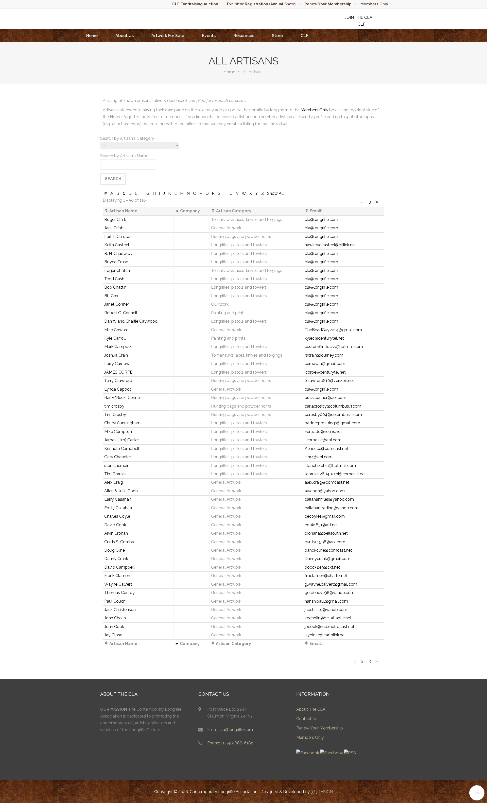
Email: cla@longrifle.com (230, 729)
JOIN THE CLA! (359, 17)
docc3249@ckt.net (322, 567)
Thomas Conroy (119, 592)
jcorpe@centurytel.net (325, 372)
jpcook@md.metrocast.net (329, 626)
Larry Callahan (117, 499)
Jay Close (113, 635)
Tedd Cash (114, 278)
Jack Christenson (120, 609)
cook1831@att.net (321, 524)
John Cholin (115, 618)
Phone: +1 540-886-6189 (230, 743)
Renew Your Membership (328, 4)
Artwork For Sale (167, 35)
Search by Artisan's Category (127, 138)
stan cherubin (116, 465)
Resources (243, 35)
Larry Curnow (116, 363)
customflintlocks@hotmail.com (334, 346)
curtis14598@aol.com (325, 541)
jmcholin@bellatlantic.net (328, 618)
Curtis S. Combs (119, 541)
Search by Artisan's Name (124, 155)
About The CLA (310, 709)
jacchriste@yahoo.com (326, 609)
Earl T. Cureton (118, 236)
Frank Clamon (117, 575)
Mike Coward (116, 329)
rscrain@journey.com (324, 355)
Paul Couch (115, 601)
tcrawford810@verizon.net (329, 380)
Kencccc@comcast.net (326, 448)
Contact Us (306, 718)
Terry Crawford (118, 380)
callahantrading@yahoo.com (331, 507)
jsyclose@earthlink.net (325, 635)
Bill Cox (111, 295)
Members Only (374, 4)
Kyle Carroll (115, 338)
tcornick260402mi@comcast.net (335, 474)
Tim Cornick (115, 474)
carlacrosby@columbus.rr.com (333, 406)
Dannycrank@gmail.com (327, 558)
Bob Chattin (115, 287)
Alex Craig (113, 482)
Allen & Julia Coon (121, 490)
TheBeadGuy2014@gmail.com (333, 329)
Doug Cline (114, 550)
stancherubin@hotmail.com (330, 465)
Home (92, 35)
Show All (275, 193)
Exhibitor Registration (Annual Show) (261, 4)
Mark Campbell (118, 346)
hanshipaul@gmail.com (326, 601)
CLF (304, 35)
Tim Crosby (115, 414)
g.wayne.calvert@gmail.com (331, 584)
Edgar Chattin (117, 270)
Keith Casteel (116, 244)
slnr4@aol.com (319, 457)
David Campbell (119, 567)
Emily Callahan (118, 507)
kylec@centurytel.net (324, 338)
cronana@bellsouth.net (326, 533)
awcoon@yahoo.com (325, 490)
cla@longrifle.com (321, 219)
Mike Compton (118, 431)
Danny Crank (116, 558)
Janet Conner (116, 304)
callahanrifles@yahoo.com (329, 499)
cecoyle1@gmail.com (325, 516)
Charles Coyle (117, 516)
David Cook (115, 524)
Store (277, 35)
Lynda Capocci (118, 389)
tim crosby (114, 406)
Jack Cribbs (115, 227)
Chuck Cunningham (122, 423)
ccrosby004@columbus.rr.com (333, 414)
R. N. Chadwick (118, 253)
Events (209, 35)
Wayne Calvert (118, 584)
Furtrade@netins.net (323, 431)
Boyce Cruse (116, 261)
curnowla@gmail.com (325, 363)
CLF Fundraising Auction (195, 4)
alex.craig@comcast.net (327, 482)
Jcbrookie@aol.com (323, 440)
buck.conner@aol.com (325, 397)
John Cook (114, 626)
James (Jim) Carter (121, 440)
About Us (124, 35)
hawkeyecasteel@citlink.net (330, 244)
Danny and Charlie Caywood (131, 321)
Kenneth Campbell (121, 448)
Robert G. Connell (120, 312)
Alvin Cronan (116, 533)
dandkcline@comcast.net (328, 550)
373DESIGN (322, 791)
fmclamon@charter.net (326, 575)
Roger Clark (115, 219)
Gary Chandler (117, 457)
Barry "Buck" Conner (122, 397)
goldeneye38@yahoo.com (329, 592)
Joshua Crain (116, 355)
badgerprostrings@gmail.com (332, 423)
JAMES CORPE (118, 372)
